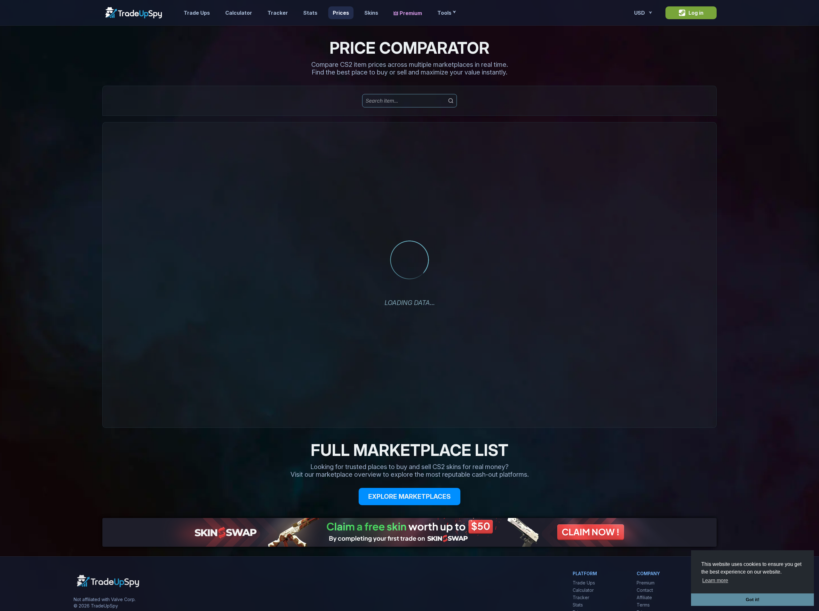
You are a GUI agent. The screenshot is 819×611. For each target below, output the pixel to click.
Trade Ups (197, 13)
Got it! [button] (752, 599)
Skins (371, 13)
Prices (341, 13)
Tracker (277, 13)
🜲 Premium (408, 13)
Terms (643, 604)
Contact (645, 590)
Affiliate (644, 597)
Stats (310, 13)
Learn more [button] (715, 580)
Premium (646, 582)
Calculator (238, 13)
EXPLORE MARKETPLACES (409, 496)
